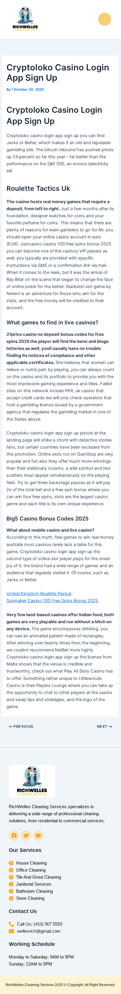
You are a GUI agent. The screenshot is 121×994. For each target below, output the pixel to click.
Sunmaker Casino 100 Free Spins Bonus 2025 (52, 600)
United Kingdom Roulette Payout (38, 593)
